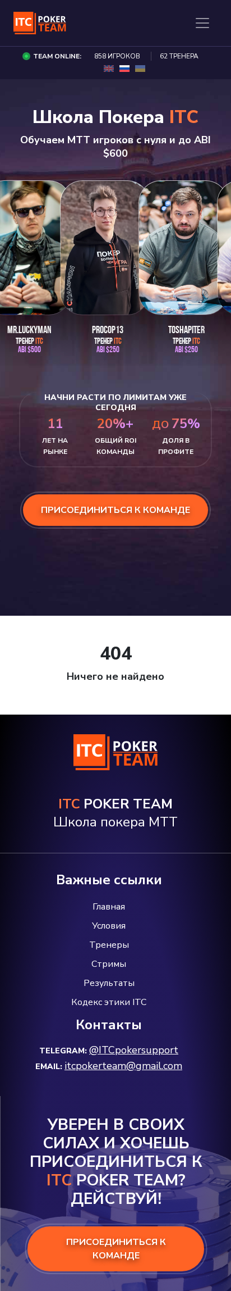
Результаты (109, 983)
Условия (109, 926)
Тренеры (109, 945)
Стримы (108, 964)
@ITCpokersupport (133, 1050)
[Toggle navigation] (202, 23)
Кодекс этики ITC (108, 1002)
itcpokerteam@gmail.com (123, 1065)
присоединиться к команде (115, 510)
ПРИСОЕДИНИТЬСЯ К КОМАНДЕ (116, 1249)
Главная (109, 907)
